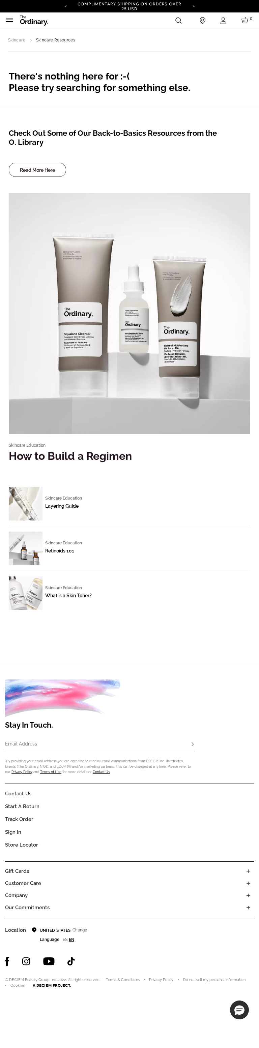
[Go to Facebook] (7, 961)
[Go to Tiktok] (71, 961)
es (65, 939)
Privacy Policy (21, 772)
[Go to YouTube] (49, 961)
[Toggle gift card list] (248, 871)
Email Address (21, 744)
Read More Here (37, 170)
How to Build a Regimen (70, 456)
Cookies (17, 985)
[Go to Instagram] (26, 961)
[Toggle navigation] (9, 20)
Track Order (19, 819)
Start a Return (22, 806)
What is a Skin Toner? (68, 595)
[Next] (193, 5)
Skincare (16, 40)
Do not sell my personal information (214, 980)
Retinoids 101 (59, 550)
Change (80, 930)
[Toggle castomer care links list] (248, 883)
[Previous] (65, 5)
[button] (239, 1010)
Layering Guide (62, 506)
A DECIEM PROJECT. (52, 985)
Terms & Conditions (123, 980)
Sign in (13, 832)
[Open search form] (178, 20)
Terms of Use (50, 772)
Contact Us (101, 772)
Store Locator (21, 845)
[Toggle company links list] (248, 895)
